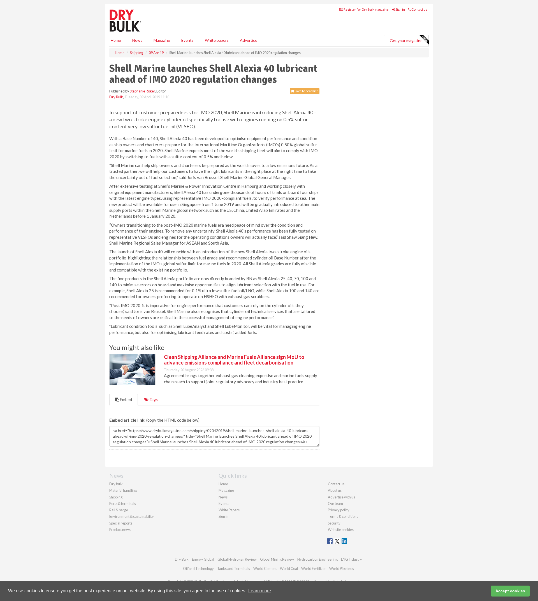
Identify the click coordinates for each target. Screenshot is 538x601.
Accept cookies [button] (510, 591)
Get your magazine (406, 40)
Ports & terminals (122, 503)
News (223, 497)
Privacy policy (338, 510)
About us (335, 490)
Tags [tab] (153, 399)
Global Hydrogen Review (237, 559)
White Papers (229, 510)
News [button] (137, 40)
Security (334, 523)
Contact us (419, 9)
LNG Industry (351, 559)
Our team (335, 503)
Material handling (123, 490)
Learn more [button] (259, 590)
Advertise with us (341, 497)
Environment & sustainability (131, 516)
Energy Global (203, 559)
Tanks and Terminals (233, 568)
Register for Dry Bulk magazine (366, 9)
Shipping (115, 497)
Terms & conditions (343, 516)
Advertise (248, 40)
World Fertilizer (313, 568)
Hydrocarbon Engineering (317, 559)
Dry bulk (116, 484)
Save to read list (306, 91)
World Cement (265, 568)
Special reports (120, 523)
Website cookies (341, 529)
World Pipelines (341, 568)
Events (187, 40)
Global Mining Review (277, 559)
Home (116, 40)
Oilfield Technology (198, 568)
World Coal (289, 568)
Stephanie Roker (142, 91)
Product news (120, 529)
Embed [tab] (125, 399)
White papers (217, 40)
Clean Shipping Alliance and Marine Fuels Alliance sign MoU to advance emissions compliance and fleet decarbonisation (234, 360)
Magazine (162, 40)
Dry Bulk (116, 97)
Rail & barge (118, 510)
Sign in (400, 9)
